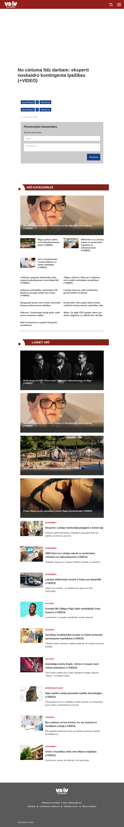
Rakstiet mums (71, 806)
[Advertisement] (62, 44)
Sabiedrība (51, 548)
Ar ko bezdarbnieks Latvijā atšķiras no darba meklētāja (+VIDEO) (48, 263)
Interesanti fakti (54, 688)
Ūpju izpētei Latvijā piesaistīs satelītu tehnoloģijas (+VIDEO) (73, 695)
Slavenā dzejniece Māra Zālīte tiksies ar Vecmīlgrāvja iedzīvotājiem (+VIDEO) (57, 226)
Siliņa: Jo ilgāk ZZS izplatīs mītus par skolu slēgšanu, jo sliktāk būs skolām (83, 313)
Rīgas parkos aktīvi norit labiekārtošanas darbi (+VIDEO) (49, 242)
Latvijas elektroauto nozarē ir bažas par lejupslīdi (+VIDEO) (73, 581)
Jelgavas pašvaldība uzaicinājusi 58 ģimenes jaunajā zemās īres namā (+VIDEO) (38, 293)
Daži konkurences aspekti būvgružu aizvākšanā (38, 323)
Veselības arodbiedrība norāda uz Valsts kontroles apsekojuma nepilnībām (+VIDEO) (74, 637)
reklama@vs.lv (75, 802)
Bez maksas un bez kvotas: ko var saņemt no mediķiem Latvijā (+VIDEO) (71, 724)
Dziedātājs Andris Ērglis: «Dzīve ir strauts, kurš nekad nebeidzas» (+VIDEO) (72, 666)
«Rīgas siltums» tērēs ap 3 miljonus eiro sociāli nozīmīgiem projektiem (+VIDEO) (82, 280)
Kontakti (31, 806)
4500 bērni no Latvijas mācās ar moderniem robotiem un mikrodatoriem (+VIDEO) (92, 245)
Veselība (49, 630)
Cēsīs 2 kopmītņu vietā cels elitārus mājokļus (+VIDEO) (71, 753)
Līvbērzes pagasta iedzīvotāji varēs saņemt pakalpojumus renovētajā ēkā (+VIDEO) (39, 280)
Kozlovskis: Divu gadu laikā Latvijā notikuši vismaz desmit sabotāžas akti (83, 304)
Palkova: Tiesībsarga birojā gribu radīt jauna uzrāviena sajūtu (40, 313)
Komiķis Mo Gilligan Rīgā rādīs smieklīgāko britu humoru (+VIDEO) (72, 610)
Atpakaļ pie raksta (30, 117)
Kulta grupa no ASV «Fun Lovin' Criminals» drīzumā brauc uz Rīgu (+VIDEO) (57, 381)
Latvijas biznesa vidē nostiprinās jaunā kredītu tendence (81, 291)
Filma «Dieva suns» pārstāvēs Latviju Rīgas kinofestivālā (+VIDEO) (57, 511)
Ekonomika (51, 523)
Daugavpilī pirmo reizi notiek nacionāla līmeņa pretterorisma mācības (40, 304)
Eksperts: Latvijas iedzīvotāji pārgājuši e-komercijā (74, 527)
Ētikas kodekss (89, 806)
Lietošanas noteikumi (49, 806)
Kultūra (49, 604)
